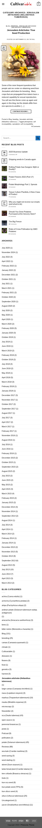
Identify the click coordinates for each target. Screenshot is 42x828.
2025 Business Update (18, 152)
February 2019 (8, 355)
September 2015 (9, 467)
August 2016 (7, 440)
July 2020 (6, 310)
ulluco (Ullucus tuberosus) (12, 796)
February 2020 (8, 328)
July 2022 (6, 257)
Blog (8, 26)
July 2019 (6, 342)
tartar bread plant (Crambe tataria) (16, 769)
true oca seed (7, 782)
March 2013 (7, 583)
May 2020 (6, 315)
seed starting (7, 760)
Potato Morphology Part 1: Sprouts (23, 184)
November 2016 (8, 435)
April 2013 (6, 578)
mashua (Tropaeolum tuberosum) (15, 698)
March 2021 (7, 288)
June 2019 (6, 346)
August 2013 (7, 565)
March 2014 (7, 534)
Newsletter (6, 711)
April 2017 (6, 422)
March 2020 (7, 324)
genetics (5, 669)
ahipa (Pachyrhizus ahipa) (12, 605)
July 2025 (6, 248)
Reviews (5, 747)
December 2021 (8, 275)
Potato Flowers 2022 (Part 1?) (21, 177)
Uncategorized (8, 800)
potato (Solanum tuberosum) (13, 742)
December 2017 (8, 395)
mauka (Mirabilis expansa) (13, 702)
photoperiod (28, 122)
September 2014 (9, 516)
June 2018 (6, 368)
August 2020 (7, 306)
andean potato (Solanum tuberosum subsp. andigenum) (19, 611)
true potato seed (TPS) (11, 787)
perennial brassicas (10, 724)
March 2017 (7, 427)
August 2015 (7, 471)
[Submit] (38, 138)
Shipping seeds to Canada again (22, 159)
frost (3, 665)
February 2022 (8, 266)
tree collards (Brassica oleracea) (15, 774)
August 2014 (7, 520)
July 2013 (6, 569)
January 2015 (7, 502)
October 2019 (7, 337)
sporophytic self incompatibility (22, 124)
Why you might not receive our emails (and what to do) (24, 203)
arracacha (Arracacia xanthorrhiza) (16, 620)
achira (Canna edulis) (11, 596)
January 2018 (7, 391)
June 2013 (6, 574)
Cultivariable (7, 651)
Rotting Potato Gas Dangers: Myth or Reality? (24, 168)
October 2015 (7, 462)
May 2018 (6, 373)
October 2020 (7, 297)
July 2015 (6, 476)
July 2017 (6, 418)
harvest (5, 674)
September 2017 (9, 409)
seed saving (7, 756)
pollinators (6, 738)
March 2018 (7, 382)
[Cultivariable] (21, 4)
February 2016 (8, 453)
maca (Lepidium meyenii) (12, 693)
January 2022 (7, 270)
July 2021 (6, 284)
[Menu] (3, 4)
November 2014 (8, 511)
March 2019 (7, 351)
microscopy (6, 707)
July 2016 (6, 444)
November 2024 (8, 252)
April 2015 (6, 489)
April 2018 (6, 377)
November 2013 (8, 552)
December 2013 (8, 547)
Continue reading (21, 111)
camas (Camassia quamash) (13, 643)
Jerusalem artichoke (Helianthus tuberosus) (23, 26)
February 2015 (8, 498)
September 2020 (9, 302)
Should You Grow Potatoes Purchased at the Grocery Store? (22, 213)
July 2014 (6, 525)
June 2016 (6, 449)
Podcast (5, 733)
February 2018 (8, 386)
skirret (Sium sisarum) (11, 765)
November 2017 (8, 400)
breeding (14, 26)
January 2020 (7, 333)
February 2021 (8, 293)
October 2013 (7, 556)
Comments (36, 126)
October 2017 (7, 404)
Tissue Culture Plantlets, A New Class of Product (24, 193)
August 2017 (7, 413)
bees (4, 625)
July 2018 (6, 364)
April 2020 (6, 319)
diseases (5, 656)
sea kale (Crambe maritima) (13, 751)
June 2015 (6, 480)
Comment (12, 187)
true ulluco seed (8, 791)
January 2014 (7, 543)
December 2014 (8, 507)
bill (33, 39)
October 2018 (7, 360)
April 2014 (6, 529)
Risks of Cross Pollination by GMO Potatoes (23, 230)
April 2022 (6, 261)
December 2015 (8, 458)
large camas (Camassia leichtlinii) (16, 689)
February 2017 (8, 431)
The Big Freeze (15, 222)
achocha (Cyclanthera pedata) (14, 601)
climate (5, 647)
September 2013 (9, 561)
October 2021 (7, 279)
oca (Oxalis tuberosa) (10, 715)
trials (4, 778)
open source (7, 720)
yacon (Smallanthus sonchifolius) (15, 805)
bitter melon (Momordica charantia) (16, 629)
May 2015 (6, 485)
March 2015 (7, 494)
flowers (5, 660)
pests (4, 729)
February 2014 (8, 538)
